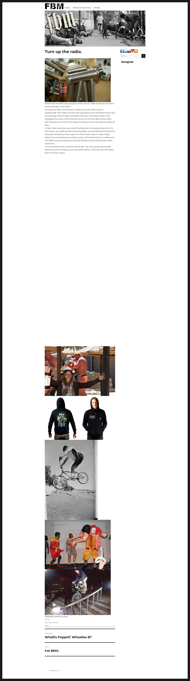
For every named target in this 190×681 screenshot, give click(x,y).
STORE (97, 8)
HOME (67, 8)
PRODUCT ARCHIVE (82, 8)
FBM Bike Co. (54, 670)
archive (47, 619)
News (47, 625)
